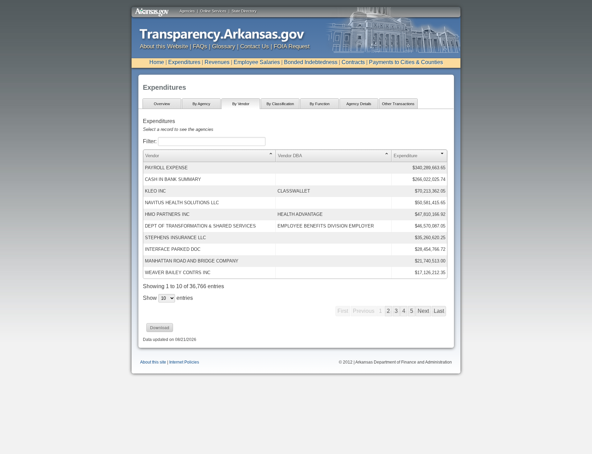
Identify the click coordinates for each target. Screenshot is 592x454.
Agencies (187, 11)
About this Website (164, 46)
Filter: (150, 141)
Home (156, 62)
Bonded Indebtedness (310, 62)
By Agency (201, 104)
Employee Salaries (257, 62)
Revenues (217, 62)
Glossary (223, 46)
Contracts (353, 62)
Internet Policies (184, 362)
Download (159, 327)
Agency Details (358, 104)
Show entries (168, 298)
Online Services (213, 11)
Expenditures (184, 62)
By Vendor (240, 104)
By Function (320, 104)
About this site (153, 362)
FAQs (200, 46)
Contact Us (254, 46)
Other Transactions (398, 104)
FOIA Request (292, 46)
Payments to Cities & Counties (406, 62)
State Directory (244, 11)
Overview (162, 104)
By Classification (280, 104)
